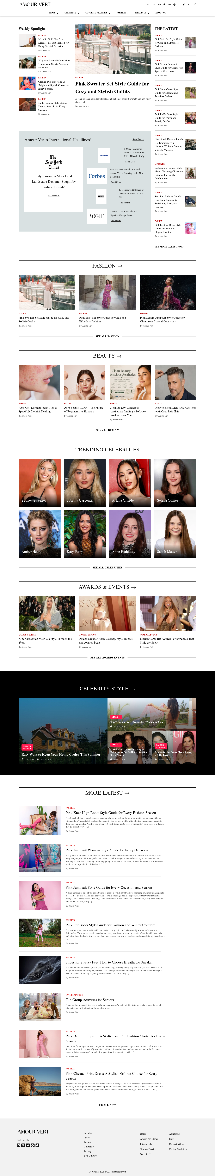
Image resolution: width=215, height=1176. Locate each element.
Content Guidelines (178, 1149)
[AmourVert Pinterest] (174, 4)
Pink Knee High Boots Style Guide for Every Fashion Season (111, 812)
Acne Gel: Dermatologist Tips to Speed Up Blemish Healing (38, 409)
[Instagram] (23, 1145)
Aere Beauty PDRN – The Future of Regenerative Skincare (83, 409)
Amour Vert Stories (149, 1138)
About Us (160, 12)
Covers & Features (96, 12)
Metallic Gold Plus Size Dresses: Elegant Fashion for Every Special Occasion (53, 42)
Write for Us (145, 1154)
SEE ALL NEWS (107, 1105)
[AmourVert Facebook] (165, 4)
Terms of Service (148, 1149)
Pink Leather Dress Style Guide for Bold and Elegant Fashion (168, 228)
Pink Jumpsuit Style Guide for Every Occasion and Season (109, 887)
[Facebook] (19, 1145)
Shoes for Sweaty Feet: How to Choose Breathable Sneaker (110, 962)
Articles (88, 1133)
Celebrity (70, 12)
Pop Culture (90, 1155)
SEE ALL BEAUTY (107, 430)
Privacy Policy (147, 1143)
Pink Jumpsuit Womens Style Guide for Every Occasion (107, 850)
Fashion (121, 12)
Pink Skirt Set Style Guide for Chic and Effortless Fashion (169, 42)
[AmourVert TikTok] (184, 4)
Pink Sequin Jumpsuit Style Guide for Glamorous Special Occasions (169, 67)
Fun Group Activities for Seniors (90, 999)
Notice (143, 1133)
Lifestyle (140, 12)
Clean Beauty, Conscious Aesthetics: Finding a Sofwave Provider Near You (128, 411)
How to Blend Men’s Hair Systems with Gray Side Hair (175, 409)
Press (171, 1138)
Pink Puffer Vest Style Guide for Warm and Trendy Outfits (166, 117)
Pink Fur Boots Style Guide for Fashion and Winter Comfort (110, 924)
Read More (54, 195)
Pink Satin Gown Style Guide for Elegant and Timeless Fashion (167, 92)
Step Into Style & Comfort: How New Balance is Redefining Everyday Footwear (169, 202)
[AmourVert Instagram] (154, 4)
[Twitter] (28, 1145)
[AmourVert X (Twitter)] (195, 4)
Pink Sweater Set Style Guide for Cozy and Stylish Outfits (112, 87)
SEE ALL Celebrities (107, 567)
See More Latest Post (169, 246)
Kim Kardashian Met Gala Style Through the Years (45, 640)
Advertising (174, 1133)
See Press (138, 139)
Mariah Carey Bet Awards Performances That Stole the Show (167, 640)
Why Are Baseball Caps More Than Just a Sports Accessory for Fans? (54, 64)
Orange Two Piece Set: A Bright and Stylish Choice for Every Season (53, 85)
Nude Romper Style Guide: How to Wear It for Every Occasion (52, 106)
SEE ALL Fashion (107, 336)
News (52, 12)
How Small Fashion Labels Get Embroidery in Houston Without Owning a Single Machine (169, 144)
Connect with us (176, 1143)
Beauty (87, 1151)
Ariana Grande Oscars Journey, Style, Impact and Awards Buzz (106, 640)
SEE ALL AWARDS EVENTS (107, 657)
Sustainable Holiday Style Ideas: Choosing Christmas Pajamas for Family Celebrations (169, 173)
